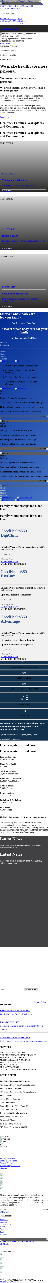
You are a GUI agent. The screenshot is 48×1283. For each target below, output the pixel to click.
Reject (45, 1209)
